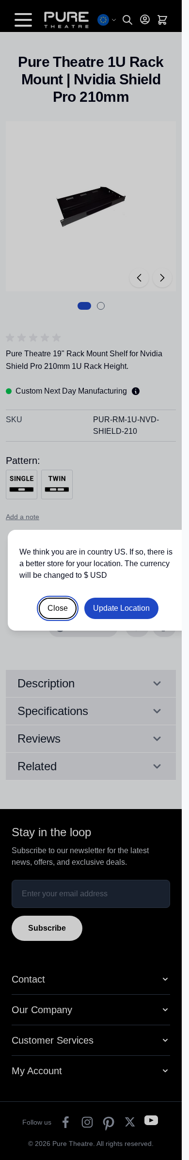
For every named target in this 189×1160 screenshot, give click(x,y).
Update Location (121, 608)
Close (57, 608)
